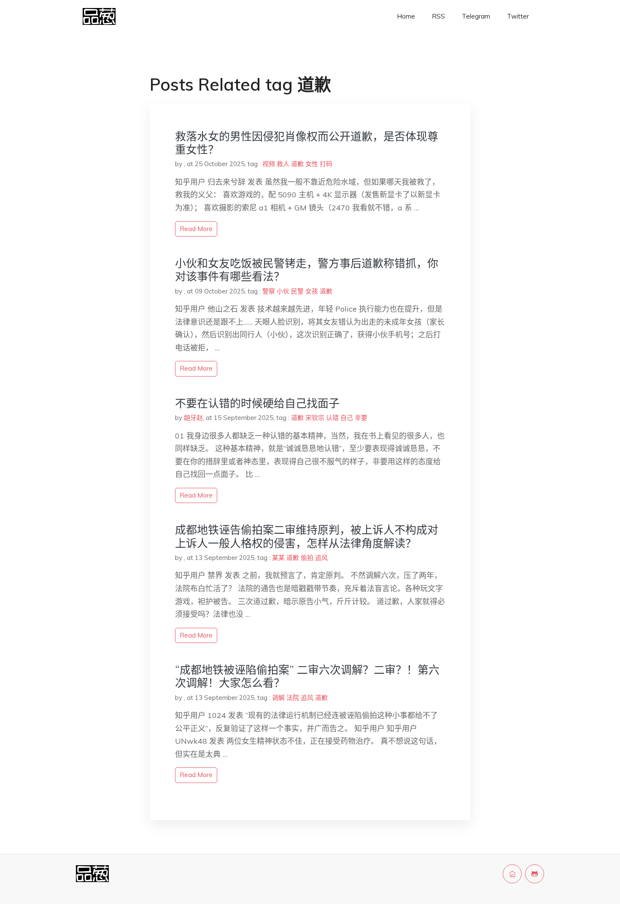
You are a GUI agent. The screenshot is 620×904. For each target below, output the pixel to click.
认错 (332, 418)
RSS (438, 16)
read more (196, 229)
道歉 (297, 164)
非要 (361, 418)
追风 (321, 558)
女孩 (311, 291)
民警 (297, 291)
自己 (346, 418)
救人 (283, 164)
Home (406, 16)
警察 (268, 291)
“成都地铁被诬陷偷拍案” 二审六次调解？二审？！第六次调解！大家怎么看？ (307, 676)
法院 (292, 698)
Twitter (518, 16)
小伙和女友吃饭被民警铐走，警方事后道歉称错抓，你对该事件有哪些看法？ (306, 269)
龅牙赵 (193, 418)
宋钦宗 (314, 418)
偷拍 (307, 558)
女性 (311, 164)
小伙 (283, 291)
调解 (278, 698)
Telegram (476, 16)
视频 (268, 164)
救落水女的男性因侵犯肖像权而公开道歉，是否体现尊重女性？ (306, 142)
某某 (278, 558)
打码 (326, 164)
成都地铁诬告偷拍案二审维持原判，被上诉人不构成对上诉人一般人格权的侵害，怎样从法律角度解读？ (306, 536)
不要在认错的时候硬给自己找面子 (257, 403)
